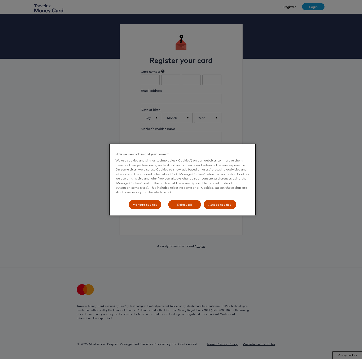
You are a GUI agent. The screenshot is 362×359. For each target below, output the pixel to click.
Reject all (184, 204)
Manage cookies (145, 204)
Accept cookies (219, 204)
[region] (182, 180)
